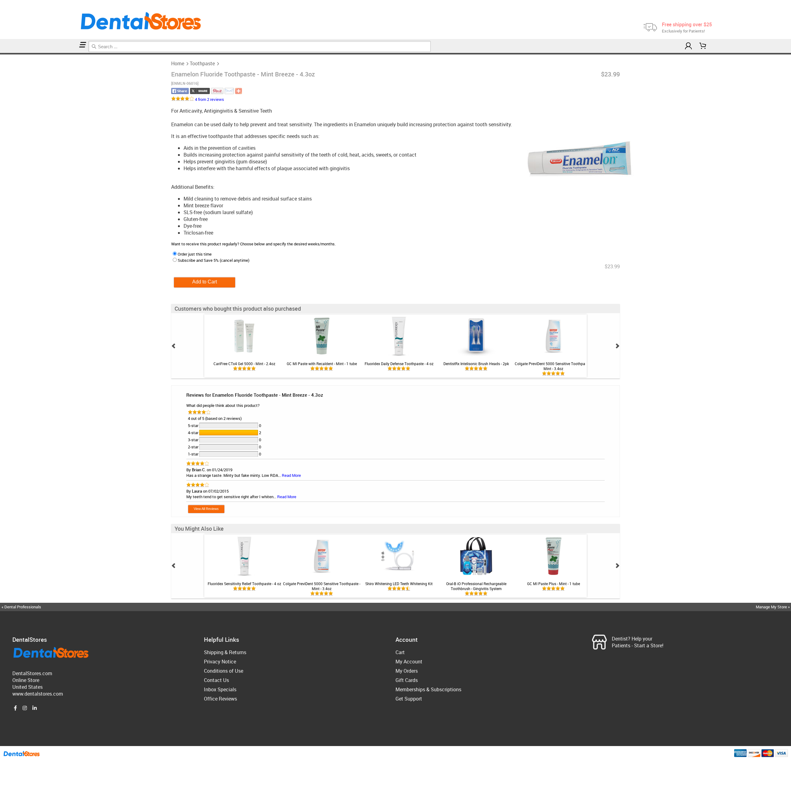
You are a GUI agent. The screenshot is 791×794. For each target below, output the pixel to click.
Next (617, 345)
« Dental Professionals (21, 607)
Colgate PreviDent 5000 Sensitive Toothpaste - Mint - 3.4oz (553, 366)
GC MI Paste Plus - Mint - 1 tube (553, 583)
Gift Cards (407, 680)
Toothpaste (202, 63)
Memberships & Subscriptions (428, 689)
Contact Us (216, 680)
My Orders (407, 670)
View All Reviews (206, 509)
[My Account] (688, 46)
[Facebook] (15, 708)
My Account (409, 661)
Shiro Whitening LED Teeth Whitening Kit (399, 583)
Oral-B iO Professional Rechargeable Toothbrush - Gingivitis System (476, 586)
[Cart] (703, 46)
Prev (173, 345)
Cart (400, 652)
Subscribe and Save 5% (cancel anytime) (213, 260)
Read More (291, 475)
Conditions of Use (223, 670)
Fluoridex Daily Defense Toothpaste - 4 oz (399, 363)
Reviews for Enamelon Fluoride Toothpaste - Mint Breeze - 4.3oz (254, 395)
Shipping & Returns (225, 652)
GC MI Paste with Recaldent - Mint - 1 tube (322, 363)
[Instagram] (25, 708)
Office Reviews (220, 698)
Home (177, 63)
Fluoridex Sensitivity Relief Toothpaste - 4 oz (244, 583)
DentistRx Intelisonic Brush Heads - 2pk (476, 363)
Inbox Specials (220, 689)
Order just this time (195, 254)
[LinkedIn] (34, 708)
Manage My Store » (773, 607)
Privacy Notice (220, 661)
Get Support (409, 698)
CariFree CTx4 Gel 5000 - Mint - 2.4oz (244, 363)
